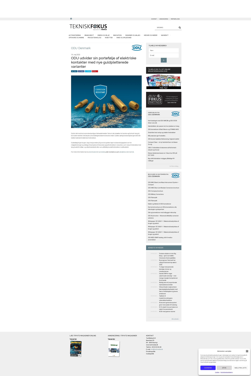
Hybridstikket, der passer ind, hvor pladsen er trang (163, 126)
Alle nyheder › (175, 319)
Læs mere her (171, 102)
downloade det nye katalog (97, 152)
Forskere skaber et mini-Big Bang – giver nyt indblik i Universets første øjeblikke (167, 256)
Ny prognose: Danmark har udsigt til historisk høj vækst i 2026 (168, 262)
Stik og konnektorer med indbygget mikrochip (162, 212)
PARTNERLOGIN (175, 19)
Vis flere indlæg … (174, 166)
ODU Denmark (81, 48)
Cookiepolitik (150, 354)
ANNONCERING (163, 19)
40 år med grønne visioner (167, 311)
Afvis (224, 368)
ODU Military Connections (156, 194)
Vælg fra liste (240, 368)
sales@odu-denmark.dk (126, 152)
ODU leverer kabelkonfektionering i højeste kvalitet (163, 139)
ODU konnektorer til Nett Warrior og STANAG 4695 (163, 129)
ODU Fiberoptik (152, 197)
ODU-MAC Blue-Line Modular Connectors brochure (163, 188)
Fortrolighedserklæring (226, 372)
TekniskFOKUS (88, 27)
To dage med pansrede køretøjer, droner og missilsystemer (166, 269)
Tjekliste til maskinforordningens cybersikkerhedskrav (165, 298)
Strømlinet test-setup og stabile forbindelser (162, 132)
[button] (247, 351)
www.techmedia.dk (152, 345)
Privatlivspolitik (150, 351)
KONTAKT (154, 19)
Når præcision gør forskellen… (157, 136)
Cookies (217, 372)
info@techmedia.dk (157, 349)
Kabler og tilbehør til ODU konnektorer (159, 204)
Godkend (208, 368)
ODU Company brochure (155, 191)
